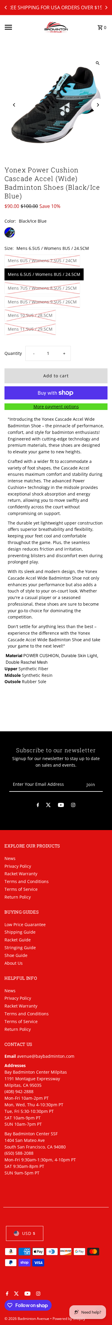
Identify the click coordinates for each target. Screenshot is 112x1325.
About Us (13, 963)
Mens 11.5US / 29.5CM (30, 329)
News (10, 858)
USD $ (29, 1233)
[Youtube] (61, 806)
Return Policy (17, 897)
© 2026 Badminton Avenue (27, 1318)
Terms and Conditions (26, 881)
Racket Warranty (20, 873)
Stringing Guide (20, 947)
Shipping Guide (20, 932)
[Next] (106, 7)
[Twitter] (48, 806)
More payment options (56, 406)
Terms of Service (21, 889)
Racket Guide (17, 940)
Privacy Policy (17, 866)
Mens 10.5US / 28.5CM (30, 315)
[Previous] (5, 7)
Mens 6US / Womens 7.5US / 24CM (42, 260)
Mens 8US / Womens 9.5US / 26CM (42, 302)
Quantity (13, 353)
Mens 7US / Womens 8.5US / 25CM (42, 288)
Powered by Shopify (69, 1318)
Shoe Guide (15, 955)
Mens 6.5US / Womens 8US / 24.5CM (44, 274)
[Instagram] (73, 806)
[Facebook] (38, 806)
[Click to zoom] (98, 63)
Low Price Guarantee (25, 924)
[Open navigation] (22, 27)
